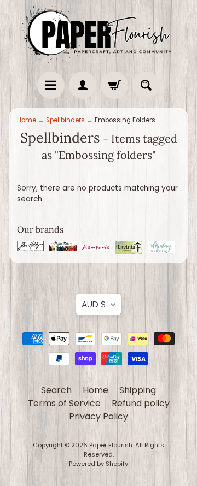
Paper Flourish (110, 445)
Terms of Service (64, 403)
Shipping (137, 390)
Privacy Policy (98, 416)
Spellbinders (65, 120)
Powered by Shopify (98, 463)
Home (26, 120)
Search (56, 390)
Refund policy (141, 403)
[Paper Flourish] (98, 33)
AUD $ (94, 304)
